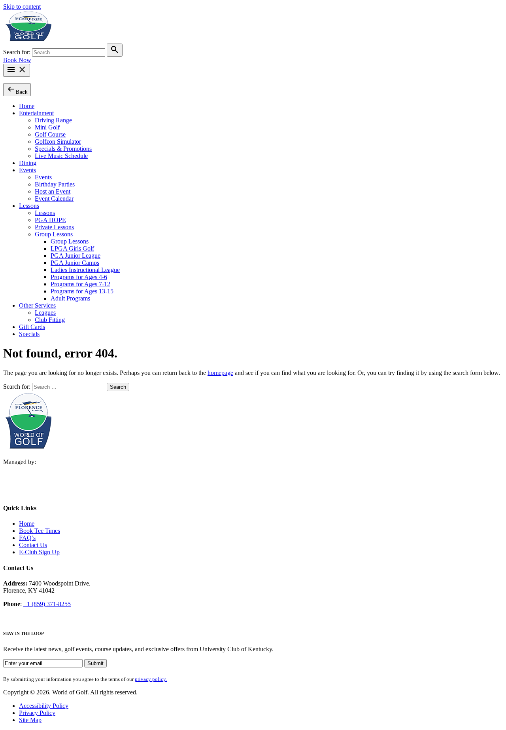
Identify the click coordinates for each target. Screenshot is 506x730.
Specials (29, 334)
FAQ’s (27, 537)
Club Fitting (50, 319)
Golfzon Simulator (58, 141)
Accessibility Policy (43, 705)
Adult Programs (70, 298)
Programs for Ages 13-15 (82, 291)
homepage (220, 372)
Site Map (30, 720)
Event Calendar (54, 198)
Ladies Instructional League (85, 269)
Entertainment (36, 113)
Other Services (37, 305)
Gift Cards (32, 326)
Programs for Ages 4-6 (79, 277)
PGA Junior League (75, 255)
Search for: (17, 52)
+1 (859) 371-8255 (47, 604)
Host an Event (52, 191)
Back (17, 89)
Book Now (17, 60)
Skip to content (22, 6)
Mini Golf (47, 127)
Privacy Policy (37, 712)
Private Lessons (54, 227)
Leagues (45, 312)
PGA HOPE (50, 220)
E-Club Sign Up (39, 552)
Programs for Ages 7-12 (80, 284)
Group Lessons (54, 234)
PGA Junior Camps (75, 262)
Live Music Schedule (61, 155)
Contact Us (33, 545)
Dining (27, 163)
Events (27, 170)
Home (26, 106)
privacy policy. (151, 679)
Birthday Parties (55, 184)
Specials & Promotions (63, 148)
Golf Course (50, 134)
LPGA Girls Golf (72, 248)
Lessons (29, 205)
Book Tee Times (39, 530)
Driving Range (53, 120)
